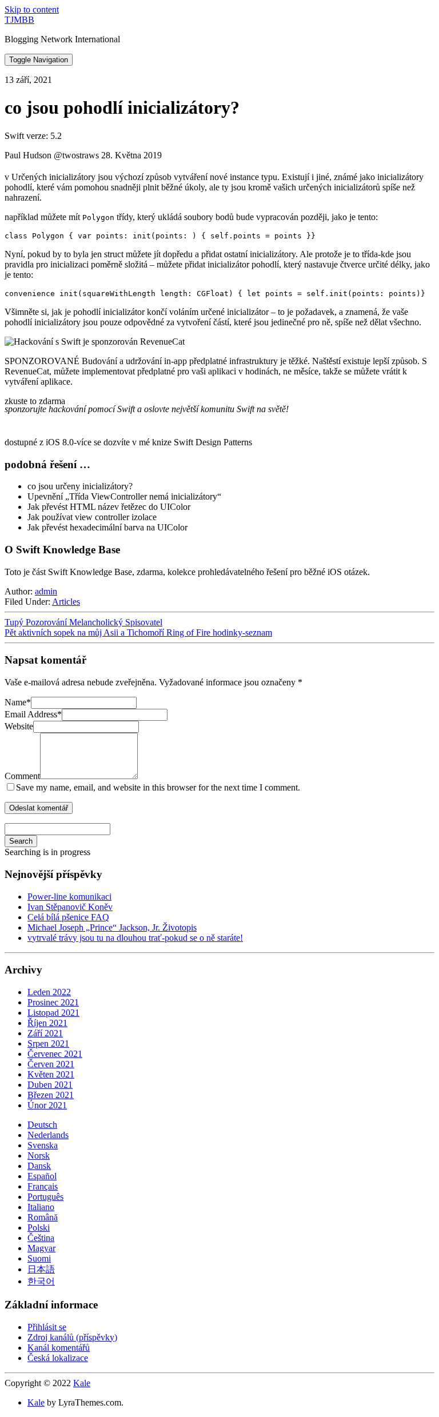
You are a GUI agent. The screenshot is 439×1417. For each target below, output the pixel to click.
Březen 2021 (50, 1095)
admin (46, 591)
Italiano (40, 1207)
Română (42, 1217)
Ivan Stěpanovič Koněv (70, 907)
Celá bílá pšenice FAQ (68, 917)
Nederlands (48, 1135)
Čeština (40, 1238)
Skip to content (32, 9)
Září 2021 (45, 1033)
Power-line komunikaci (69, 896)
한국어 (41, 1281)
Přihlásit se (46, 1327)
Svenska (42, 1145)
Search (21, 841)
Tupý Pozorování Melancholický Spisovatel (83, 622)
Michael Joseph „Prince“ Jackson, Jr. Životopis (112, 927)
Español (42, 1176)
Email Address (33, 714)
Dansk (39, 1166)
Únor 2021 (47, 1105)
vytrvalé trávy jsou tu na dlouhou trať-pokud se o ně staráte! (135, 938)
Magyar (41, 1248)
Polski (38, 1227)
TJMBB (19, 20)
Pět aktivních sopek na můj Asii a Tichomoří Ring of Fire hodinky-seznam (138, 632)
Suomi (39, 1258)
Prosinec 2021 (53, 1002)
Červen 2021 (50, 1064)
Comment (22, 776)
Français (42, 1186)
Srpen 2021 (48, 1043)
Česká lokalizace (57, 1358)
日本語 (41, 1269)
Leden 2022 (49, 992)
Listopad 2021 (53, 1012)
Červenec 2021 (54, 1054)
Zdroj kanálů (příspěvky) (72, 1337)
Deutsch (42, 1124)
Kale (81, 1383)
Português (45, 1197)
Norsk (38, 1155)
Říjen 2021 (47, 1023)
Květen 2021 (50, 1074)
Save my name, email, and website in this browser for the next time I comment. (158, 787)
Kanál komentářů (58, 1347)
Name (18, 702)
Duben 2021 (50, 1084)
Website (19, 726)
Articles (66, 601)
